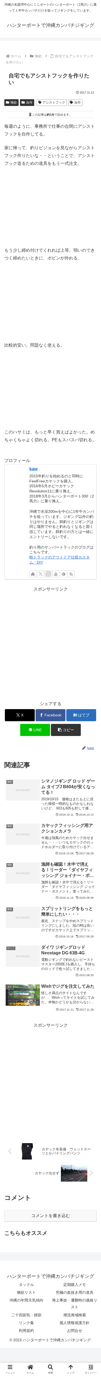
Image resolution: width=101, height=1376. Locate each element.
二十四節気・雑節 (26, 1315)
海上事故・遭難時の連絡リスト (74, 1303)
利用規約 (26, 1330)
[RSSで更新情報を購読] (71, 573)
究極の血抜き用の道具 (74, 1292)
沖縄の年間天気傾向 (26, 1300)
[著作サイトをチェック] (32, 573)
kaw (33, 469)
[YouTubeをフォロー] (55, 573)
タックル (26, 1284)
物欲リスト (26, 1292)
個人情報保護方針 (75, 1323)
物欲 (14, 102)
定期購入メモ (74, 1284)
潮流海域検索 (74, 1315)
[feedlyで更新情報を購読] (63, 573)
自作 (29, 102)
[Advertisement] (50, 643)
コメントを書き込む (50, 1215)
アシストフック (54, 102)
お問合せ (74, 1330)
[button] (66, 730)
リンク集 (26, 1323)
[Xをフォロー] (40, 573)
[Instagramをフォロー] (48, 573)
